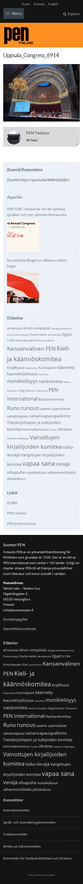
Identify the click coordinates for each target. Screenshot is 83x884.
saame (45, 408)
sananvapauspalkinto (49, 415)
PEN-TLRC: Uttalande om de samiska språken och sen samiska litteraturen (37, 212)
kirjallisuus (15, 367)
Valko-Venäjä (37, 764)
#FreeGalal (14, 328)
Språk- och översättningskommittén (29, 822)
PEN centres (17, 513)
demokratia (55, 335)
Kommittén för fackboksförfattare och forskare (37, 858)
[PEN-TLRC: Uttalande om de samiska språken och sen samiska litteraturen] (23, 236)
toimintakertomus (35, 429)
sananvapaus (18, 416)
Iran (37, 340)
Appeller (15, 196)
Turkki (53, 429)
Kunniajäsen (47, 367)
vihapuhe (16, 472)
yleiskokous (16, 478)
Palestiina (42, 391)
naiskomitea (51, 381)
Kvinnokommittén (16, 810)
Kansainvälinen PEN (31, 348)
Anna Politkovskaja (17, 334)
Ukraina (65, 429)
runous (30, 408)
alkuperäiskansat (61, 328)
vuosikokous (36, 472)
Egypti (67, 334)
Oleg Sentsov (27, 391)
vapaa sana (38, 463)
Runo (13, 407)
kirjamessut (31, 368)
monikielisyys (22, 381)
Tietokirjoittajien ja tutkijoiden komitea (37, 739)
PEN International (21, 523)
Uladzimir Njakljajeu (18, 438)
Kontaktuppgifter (15, 619)
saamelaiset (61, 408)
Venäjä (63, 464)
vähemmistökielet (61, 472)
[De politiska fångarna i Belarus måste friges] (23, 287)
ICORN (11, 340)
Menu (17, 13)
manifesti (43, 374)
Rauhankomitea (51, 399)
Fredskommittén (15, 834)
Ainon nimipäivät (36, 328)
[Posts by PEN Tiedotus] (14, 138)
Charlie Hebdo (38, 335)
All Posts (31, 140)
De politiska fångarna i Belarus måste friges (37, 263)
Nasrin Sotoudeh (37, 708)
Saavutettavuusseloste (19, 628)
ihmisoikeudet (25, 340)
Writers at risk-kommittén (22, 846)
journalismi (47, 340)
